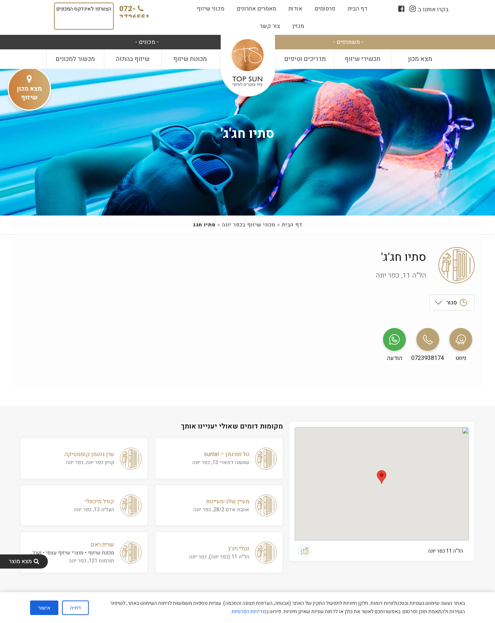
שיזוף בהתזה (133, 58)
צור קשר (270, 26)
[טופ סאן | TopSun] (247, 63)
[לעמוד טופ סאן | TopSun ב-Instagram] (412, 8)
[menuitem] (357, 8)
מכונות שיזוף (190, 58)
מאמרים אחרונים (256, 8)
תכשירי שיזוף (362, 58)
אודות (295, 8)
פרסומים (325, 8)
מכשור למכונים (75, 58)
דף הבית (357, 8)
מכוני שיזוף (210, 8)
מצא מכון (420, 58)
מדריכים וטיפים (305, 58)
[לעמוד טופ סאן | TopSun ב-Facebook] (401, 8)
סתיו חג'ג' (247, 133)
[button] (381, 477)
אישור (44, 608)
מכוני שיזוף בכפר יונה (248, 225)
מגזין (298, 26)
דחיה (75, 608)
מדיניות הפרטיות (249, 611)
